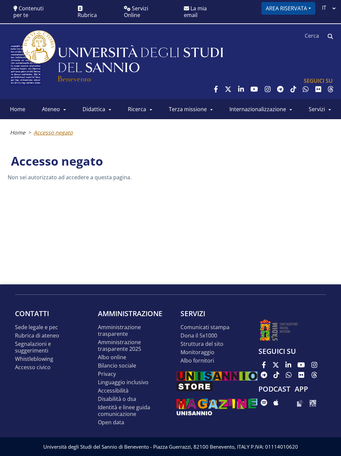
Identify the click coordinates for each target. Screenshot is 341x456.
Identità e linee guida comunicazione (124, 411)
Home (17, 132)
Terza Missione (188, 109)
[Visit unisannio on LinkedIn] (241, 89)
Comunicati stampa (204, 327)
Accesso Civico (33, 367)
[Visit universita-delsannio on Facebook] (216, 89)
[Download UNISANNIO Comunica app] (312, 402)
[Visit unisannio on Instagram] (268, 89)
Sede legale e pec (36, 327)
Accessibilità (113, 390)
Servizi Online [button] (136, 12)
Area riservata (286, 8)
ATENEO (51, 109)
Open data (111, 422)
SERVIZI (317, 109)
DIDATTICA (94, 109)
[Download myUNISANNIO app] (300, 402)
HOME (17, 109)
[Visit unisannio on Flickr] (318, 89)
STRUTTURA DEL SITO (201, 344)
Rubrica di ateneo (37, 335)
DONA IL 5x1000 (198, 335)
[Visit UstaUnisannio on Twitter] (228, 89)
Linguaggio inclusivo (123, 382)
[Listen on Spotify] (264, 402)
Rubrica (87, 15)
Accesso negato (53, 132)
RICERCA (137, 109)
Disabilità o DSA (117, 399)
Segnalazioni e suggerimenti (33, 347)
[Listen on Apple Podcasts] (275, 402)
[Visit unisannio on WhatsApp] (306, 89)
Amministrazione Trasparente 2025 (119, 346)
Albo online (112, 357)
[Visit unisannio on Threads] (331, 89)
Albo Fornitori (197, 360)
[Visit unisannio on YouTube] (254, 89)
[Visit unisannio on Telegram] (280, 89)
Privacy (107, 374)
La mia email (195, 12)
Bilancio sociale (117, 365)
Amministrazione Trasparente (119, 330)
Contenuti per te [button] (28, 12)
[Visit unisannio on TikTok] (293, 89)
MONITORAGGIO (197, 352)
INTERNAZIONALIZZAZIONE (257, 109)
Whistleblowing (34, 359)
